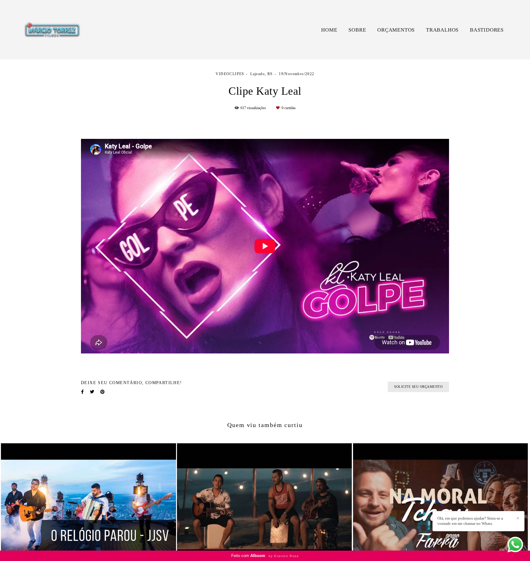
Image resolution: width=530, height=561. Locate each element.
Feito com (265, 555)
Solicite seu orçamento (418, 386)
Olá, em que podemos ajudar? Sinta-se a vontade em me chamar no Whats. (470, 521)
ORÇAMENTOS (396, 30)
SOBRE (357, 30)
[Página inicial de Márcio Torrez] (51, 29)
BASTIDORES (487, 30)
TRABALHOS (442, 30)
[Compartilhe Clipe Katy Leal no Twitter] (92, 392)
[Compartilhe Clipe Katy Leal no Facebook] (82, 392)
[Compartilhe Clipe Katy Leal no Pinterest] (102, 392)
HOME (329, 30)
